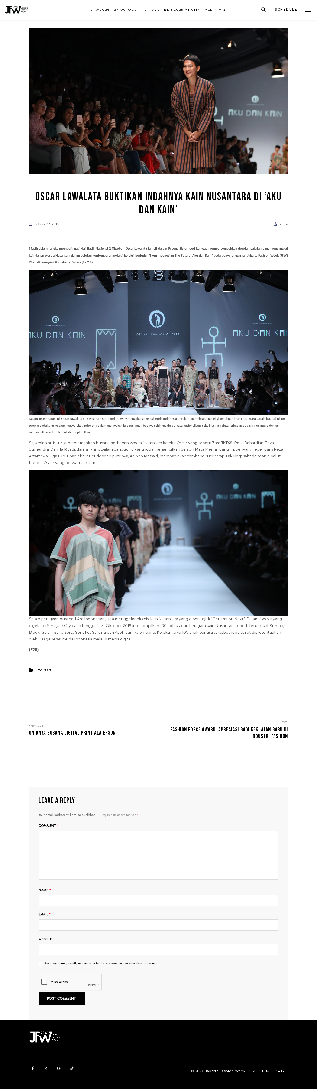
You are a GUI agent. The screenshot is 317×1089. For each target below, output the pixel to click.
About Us (261, 1071)
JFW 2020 (43, 670)
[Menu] (307, 9)
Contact (281, 1071)
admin (283, 224)
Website (45, 939)
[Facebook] (32, 1068)
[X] (45, 1068)
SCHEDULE (286, 9)
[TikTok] (71, 1068)
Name (45, 890)
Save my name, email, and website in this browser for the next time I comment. (102, 963)
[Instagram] (58, 1068)
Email (45, 914)
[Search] (263, 9)
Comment (49, 825)
